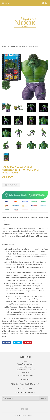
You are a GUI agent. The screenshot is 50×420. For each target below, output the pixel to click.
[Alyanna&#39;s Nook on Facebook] (22, 409)
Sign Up (44, 398)
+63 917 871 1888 (25, 388)
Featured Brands (25, 367)
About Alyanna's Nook (25, 364)
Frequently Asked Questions (25, 370)
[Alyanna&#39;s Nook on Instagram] (26, 409)
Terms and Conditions (25, 375)
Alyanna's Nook (26, 416)
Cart (46, 3)
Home (4, 46)
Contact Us (25, 373)
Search (25, 361)
